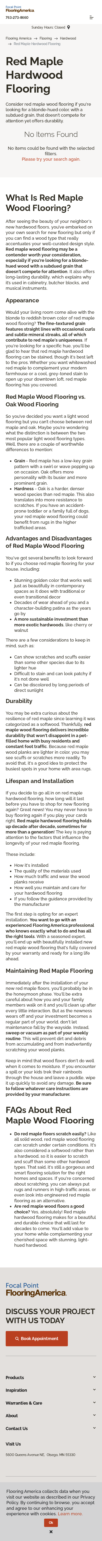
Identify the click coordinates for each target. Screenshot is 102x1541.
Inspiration (16, 1390)
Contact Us (17, 1428)
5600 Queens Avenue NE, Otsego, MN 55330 (40, 1455)
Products (15, 1377)
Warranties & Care (24, 1403)
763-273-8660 (17, 18)
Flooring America (19, 38)
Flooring (46, 38)
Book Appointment (39, 1338)
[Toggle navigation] (91, 17)
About (12, 1415)
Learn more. (70, 1513)
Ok (51, 1523)
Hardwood (68, 38)
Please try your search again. (51, 159)
